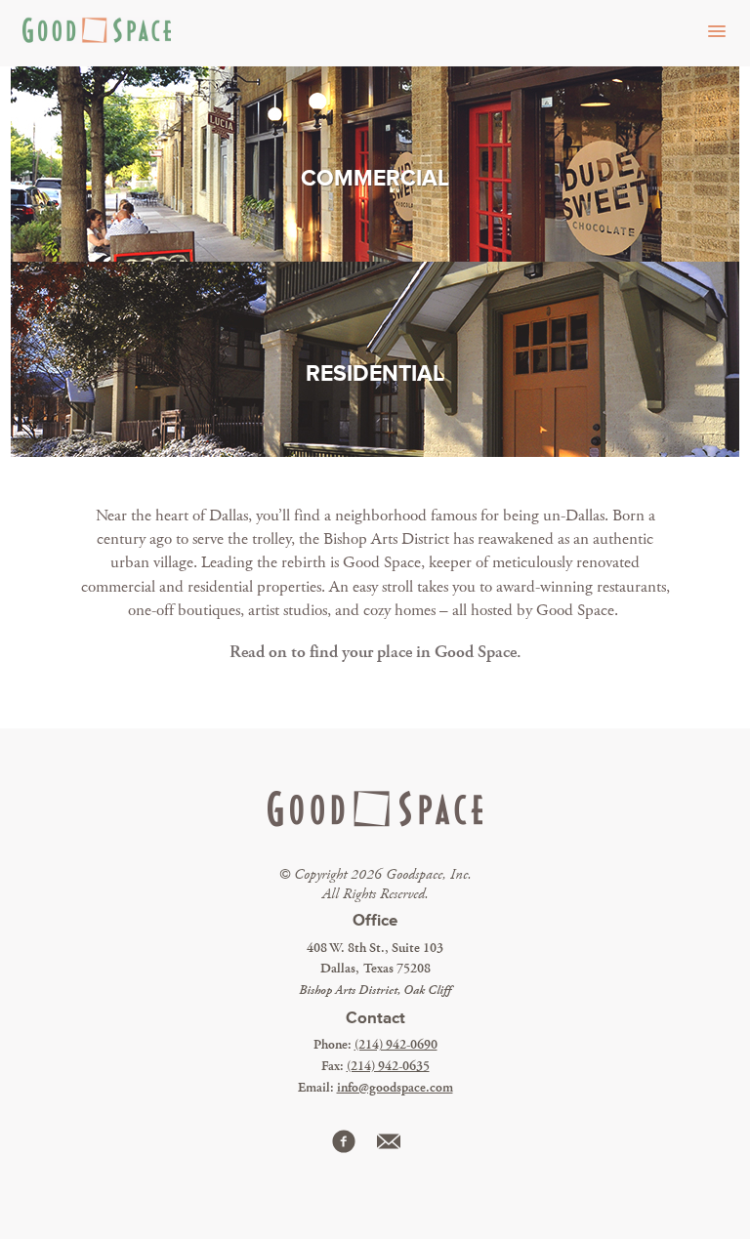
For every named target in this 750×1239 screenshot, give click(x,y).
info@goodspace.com (395, 1087)
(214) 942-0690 (396, 1044)
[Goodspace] (93, 33)
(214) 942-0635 (388, 1066)
